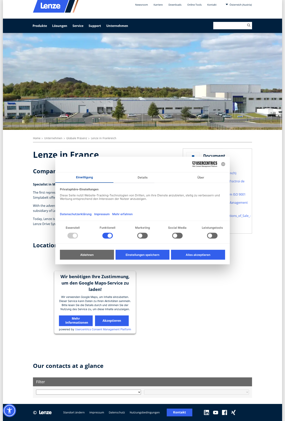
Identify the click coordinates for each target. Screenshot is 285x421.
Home (37, 138)
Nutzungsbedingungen (145, 412)
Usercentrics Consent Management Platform (103, 329)
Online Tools (194, 4)
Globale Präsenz (76, 138)
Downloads (174, 4)
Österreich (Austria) (240, 4)
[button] (9, 410)
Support (95, 26)
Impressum (96, 412)
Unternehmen (117, 26)
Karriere (158, 4)
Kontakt (212, 4)
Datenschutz (117, 412)
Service (78, 26)
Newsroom (141, 4)
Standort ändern (74, 412)
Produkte (40, 26)
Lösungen (59, 26)
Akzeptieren (112, 320)
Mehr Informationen (76, 320)
